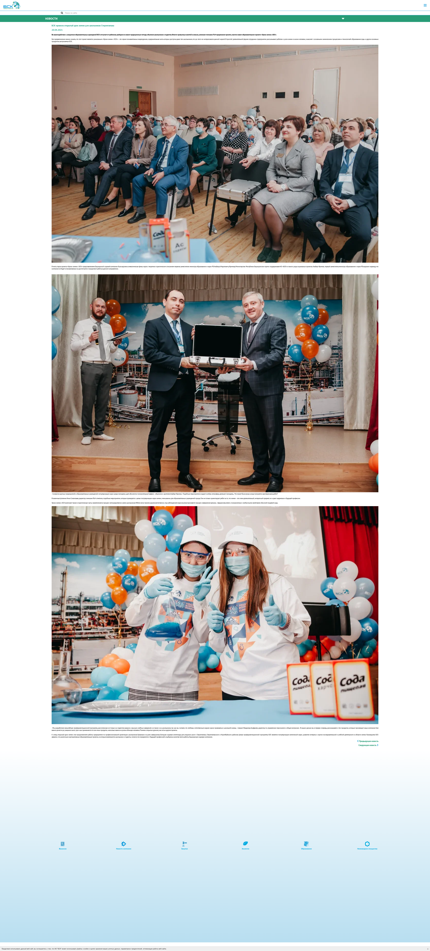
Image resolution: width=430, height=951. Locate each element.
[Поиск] (62, 13)
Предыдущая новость (368, 741)
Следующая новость (367, 745)
